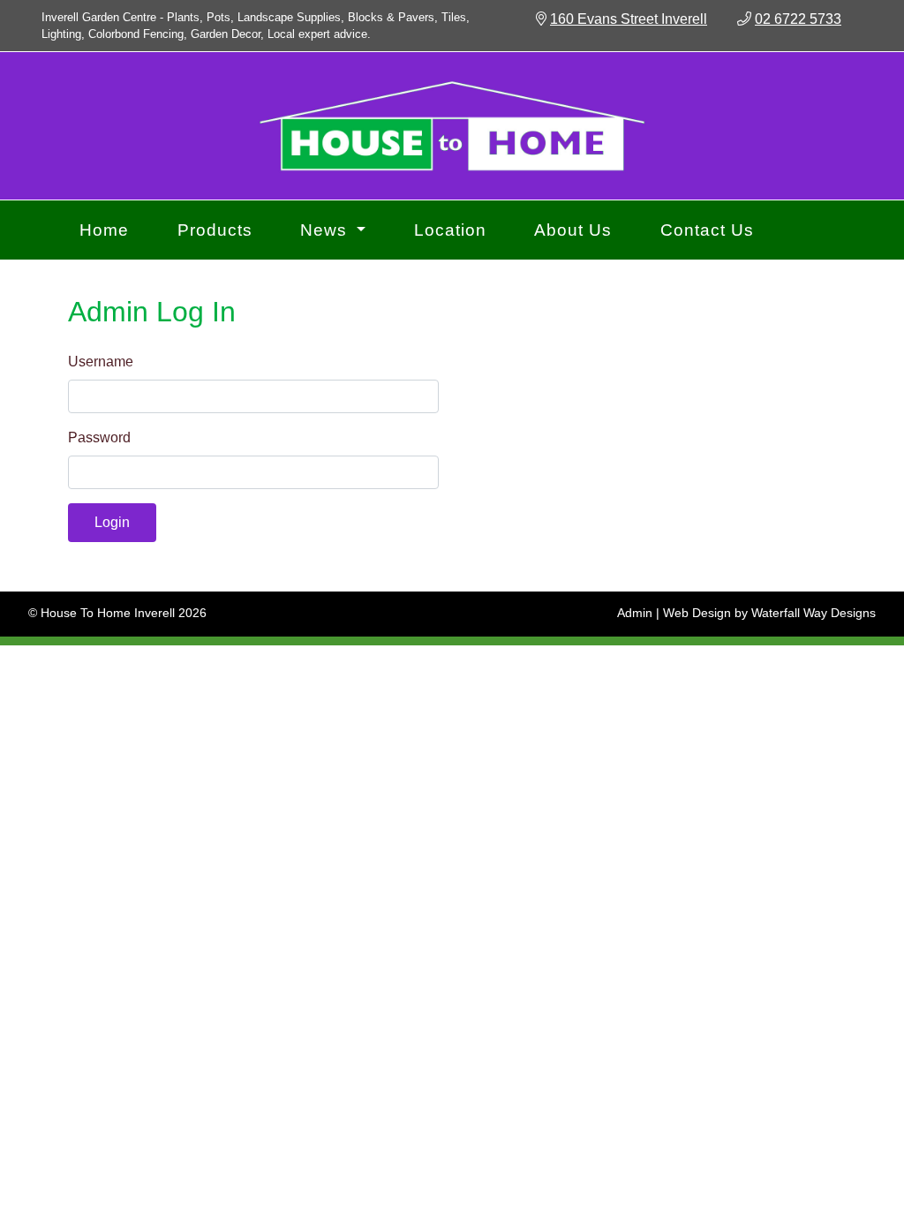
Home (104, 230)
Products (214, 230)
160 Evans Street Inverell (628, 18)
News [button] (326, 230)
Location (450, 230)
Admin (634, 613)
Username (100, 361)
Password (99, 437)
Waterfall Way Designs (813, 613)
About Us (573, 230)
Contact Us (707, 230)
